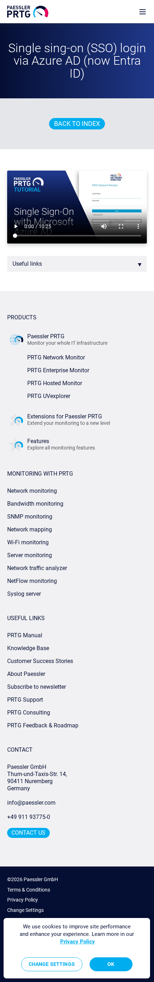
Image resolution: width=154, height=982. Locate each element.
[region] (77, 948)
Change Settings (25, 910)
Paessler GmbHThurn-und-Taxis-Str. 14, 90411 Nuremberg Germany (37, 777)
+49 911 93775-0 (28, 817)
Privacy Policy (22, 900)
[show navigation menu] (142, 11)
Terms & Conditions (28, 890)
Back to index (77, 123)
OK (110, 964)
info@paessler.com (31, 802)
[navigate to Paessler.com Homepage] (27, 12)
